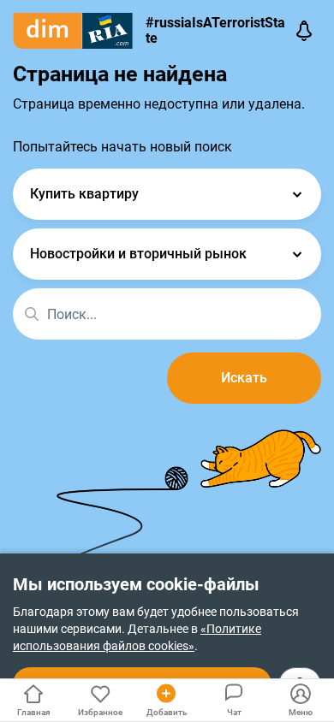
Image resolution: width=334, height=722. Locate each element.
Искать (244, 378)
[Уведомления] (304, 31)
